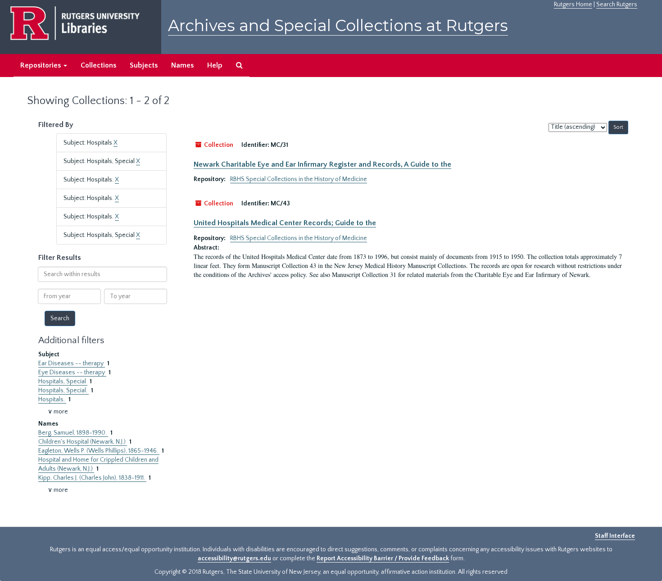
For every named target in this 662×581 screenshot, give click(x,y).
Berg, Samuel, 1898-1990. (73, 432)
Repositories (41, 65)
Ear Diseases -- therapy (71, 363)
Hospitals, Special (62, 381)
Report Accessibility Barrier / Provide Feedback (383, 558)
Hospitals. (52, 399)
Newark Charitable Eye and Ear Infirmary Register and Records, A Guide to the (322, 164)
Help (214, 65)
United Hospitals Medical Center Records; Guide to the (285, 223)
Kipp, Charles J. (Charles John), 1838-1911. (92, 477)
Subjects (144, 65)
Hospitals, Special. (63, 390)
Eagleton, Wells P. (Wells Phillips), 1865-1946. (98, 450)
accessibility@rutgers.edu (234, 558)
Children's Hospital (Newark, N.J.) (82, 441)
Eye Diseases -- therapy (72, 372)
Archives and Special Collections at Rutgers (338, 25)
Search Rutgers (616, 4)
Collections (98, 65)
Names (182, 65)
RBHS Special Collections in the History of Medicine (298, 179)
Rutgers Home (573, 4)
